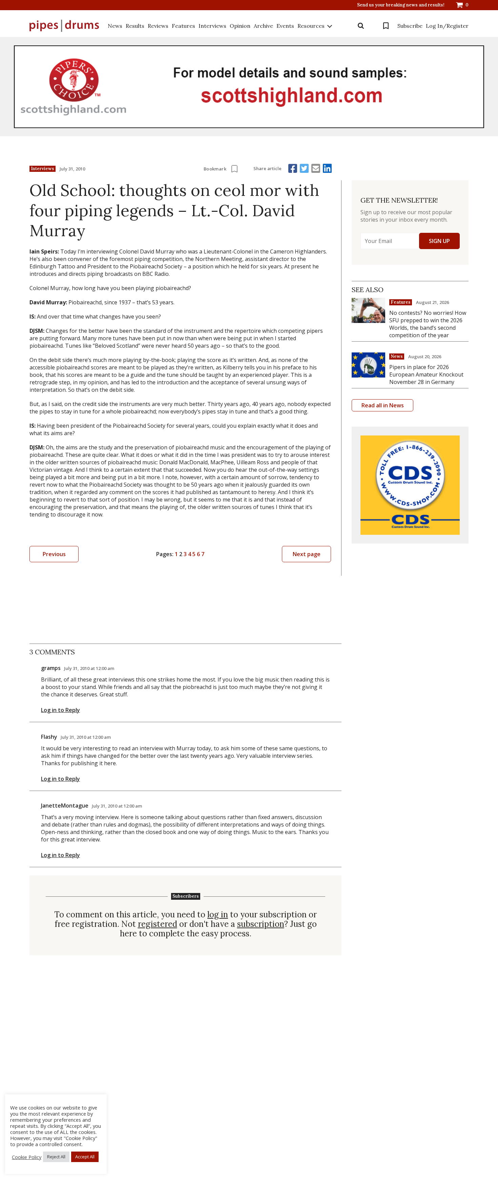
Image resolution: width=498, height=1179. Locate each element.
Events (285, 25)
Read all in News (382, 405)
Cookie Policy (26, 1157)
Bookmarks (386, 26)
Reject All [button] (56, 1157)
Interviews (212, 25)
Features (183, 25)
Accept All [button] (85, 1157)
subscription (260, 924)
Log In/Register (447, 25)
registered (157, 924)
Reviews (158, 25)
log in (217, 914)
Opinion (240, 25)
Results (135, 25)
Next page (306, 554)
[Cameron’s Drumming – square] (410, 485)
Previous (54, 554)
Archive (263, 25)
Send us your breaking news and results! (400, 5)
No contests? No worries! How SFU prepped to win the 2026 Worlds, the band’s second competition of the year (427, 324)
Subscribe (409, 25)
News (115, 25)
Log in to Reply (60, 710)
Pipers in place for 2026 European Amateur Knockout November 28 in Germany (426, 374)
